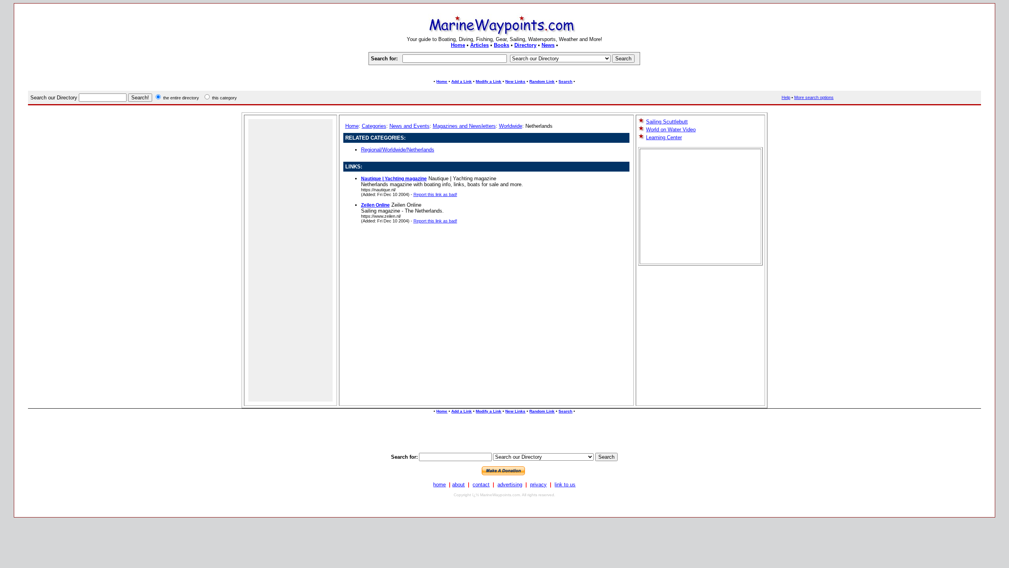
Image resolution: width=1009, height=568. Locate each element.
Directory (525, 45)
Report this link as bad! (435, 194)
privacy (538, 485)
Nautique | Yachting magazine (394, 178)
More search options (814, 97)
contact (481, 485)
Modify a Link (488, 81)
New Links (515, 81)
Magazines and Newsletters (464, 126)
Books (501, 45)
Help (786, 97)
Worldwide (510, 126)
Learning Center (664, 137)
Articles (479, 45)
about (458, 485)
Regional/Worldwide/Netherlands (397, 150)
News (548, 45)
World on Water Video (671, 130)
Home (458, 45)
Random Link (542, 81)
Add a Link (461, 81)
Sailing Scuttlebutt (667, 122)
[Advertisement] (504, 72)
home (439, 485)
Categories (374, 126)
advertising (509, 485)
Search (565, 81)
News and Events (409, 126)
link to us (565, 485)
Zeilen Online (375, 205)
